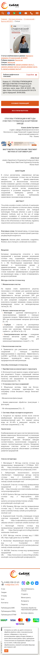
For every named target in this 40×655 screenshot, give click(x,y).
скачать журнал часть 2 (10, 67)
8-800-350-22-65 (11, 582)
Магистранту (26, 597)
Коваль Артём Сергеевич (30, 127)
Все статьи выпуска (20, 110)
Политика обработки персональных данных (29, 608)
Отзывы (4, 596)
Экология (11, 62)
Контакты (4, 603)
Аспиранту (25, 601)
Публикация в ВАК (8, 608)
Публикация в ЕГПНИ (8, 615)
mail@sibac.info (12, 584)
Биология (19, 60)
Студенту (24, 594)
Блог (3, 599)
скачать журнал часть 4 (12, 69)
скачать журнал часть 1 (25, 65)
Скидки (3, 592)
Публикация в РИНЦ (8, 611)
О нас (3, 589)
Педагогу (24, 604)
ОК (6, 651)
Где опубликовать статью (27, 590)
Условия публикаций (20, 103)
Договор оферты (27, 613)
